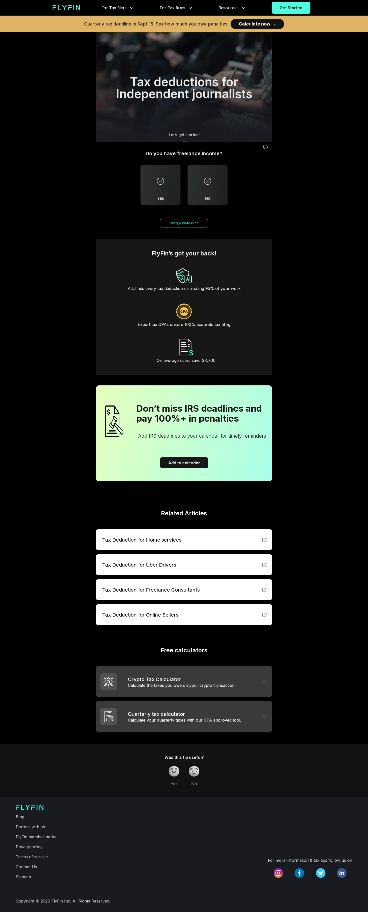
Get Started (291, 7)
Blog (20, 816)
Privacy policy (29, 846)
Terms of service (32, 856)
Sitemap (23, 876)
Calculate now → (257, 23)
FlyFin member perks (36, 836)
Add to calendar (184, 462)
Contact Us (26, 866)
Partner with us (30, 826)
